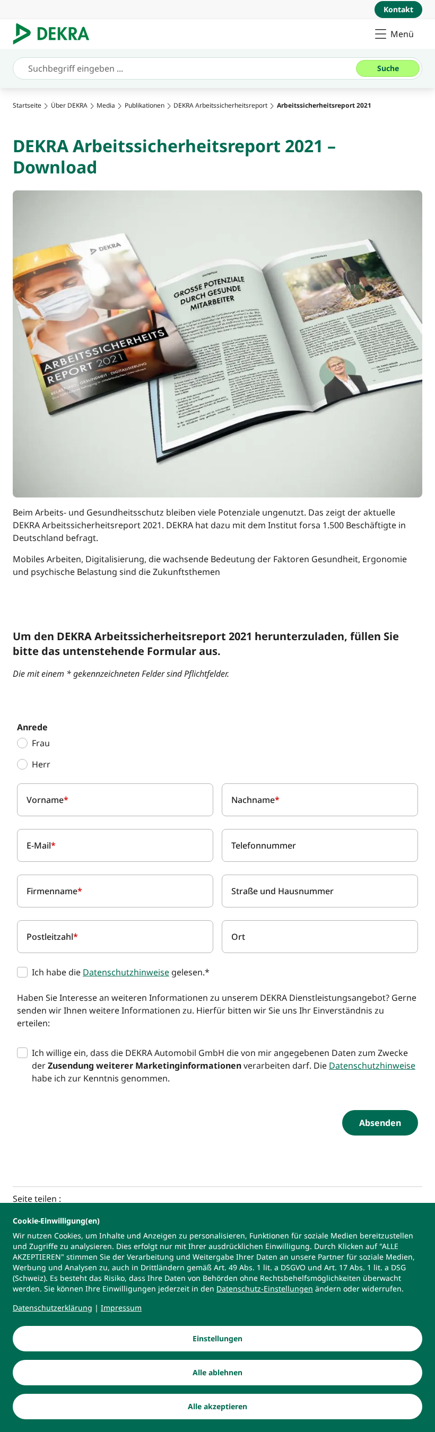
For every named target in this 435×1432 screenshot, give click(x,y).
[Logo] (55, 34)
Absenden (380, 1123)
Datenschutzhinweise (126, 972)
